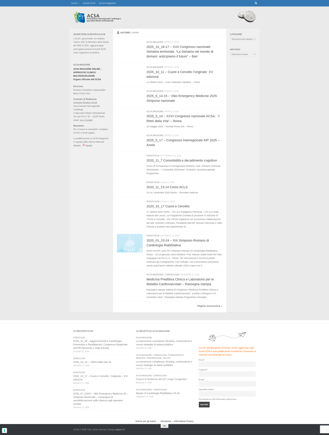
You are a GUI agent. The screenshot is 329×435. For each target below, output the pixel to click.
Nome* (202, 360)
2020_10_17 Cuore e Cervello (168, 206)
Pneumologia (154, 358)
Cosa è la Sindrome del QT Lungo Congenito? (161, 379)
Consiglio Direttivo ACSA (85, 102)
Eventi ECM (89, 3)
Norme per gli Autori (145, 421)
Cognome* (203, 370)
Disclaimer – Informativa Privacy (177, 421)
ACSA (74, 3)
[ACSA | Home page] (97, 18)
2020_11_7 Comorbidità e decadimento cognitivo (182, 160)
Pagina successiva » (209, 306)
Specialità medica (206, 389)
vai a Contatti (86, 120)
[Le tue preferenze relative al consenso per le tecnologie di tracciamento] (4, 430)
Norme (89, 145)
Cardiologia (172, 274)
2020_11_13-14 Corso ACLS (167, 187)
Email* (201, 379)
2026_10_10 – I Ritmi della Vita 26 (92, 362)
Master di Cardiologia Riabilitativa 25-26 (158, 393)
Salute (166, 358)
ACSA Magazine (107, 3)
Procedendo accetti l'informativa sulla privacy (218, 399)
